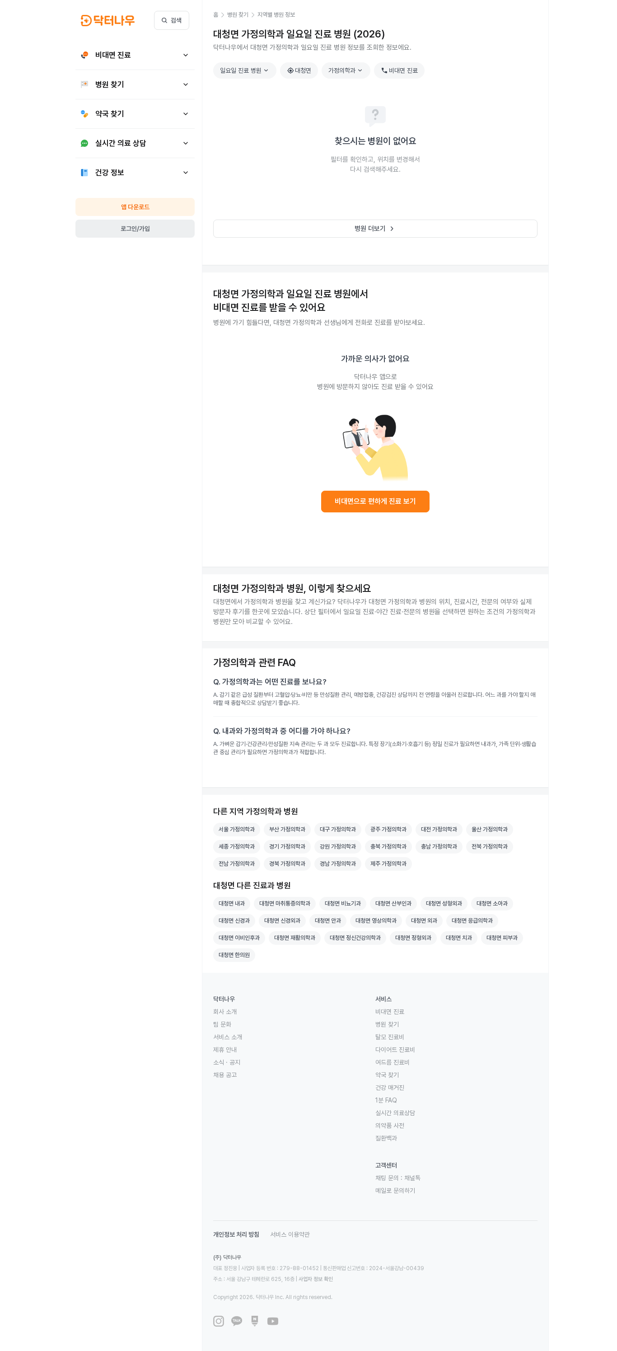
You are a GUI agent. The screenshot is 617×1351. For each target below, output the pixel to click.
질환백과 (386, 1138)
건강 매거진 (389, 1087)
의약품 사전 (389, 1125)
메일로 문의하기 (395, 1190)
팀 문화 (222, 1024)
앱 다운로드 (135, 207)
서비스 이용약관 (290, 1234)
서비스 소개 (227, 1037)
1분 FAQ (386, 1100)
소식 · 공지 (226, 1062)
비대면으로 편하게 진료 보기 (375, 501)
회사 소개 (225, 1011)
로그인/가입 (135, 228)
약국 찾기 (387, 1075)
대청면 (299, 70)
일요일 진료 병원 (245, 70)
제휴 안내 (225, 1049)
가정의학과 (346, 70)
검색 (176, 20)
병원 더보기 (376, 228)
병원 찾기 (387, 1024)
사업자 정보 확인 (316, 1279)
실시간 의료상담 (395, 1112)
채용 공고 (225, 1075)
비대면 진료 (399, 70)
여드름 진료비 (392, 1062)
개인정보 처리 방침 (236, 1234)
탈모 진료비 (389, 1037)
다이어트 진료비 (395, 1049)
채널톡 (412, 1178)
